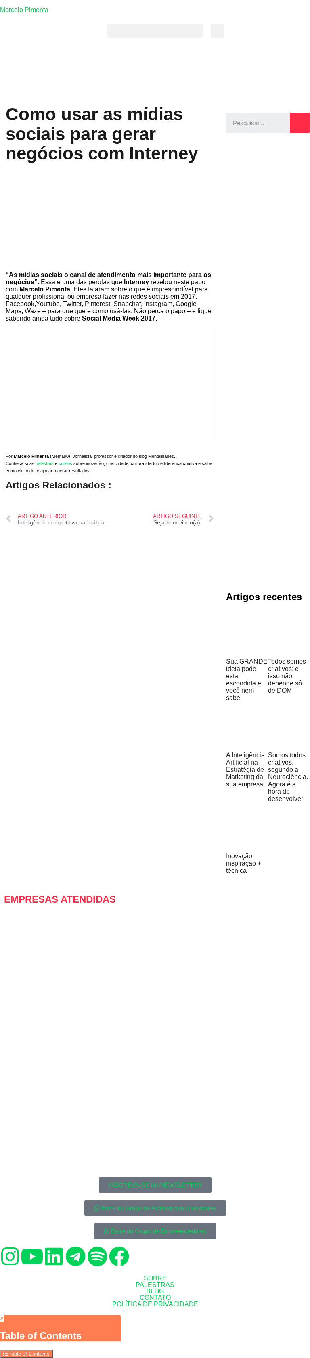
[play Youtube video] (110, 387)
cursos (65, 463)
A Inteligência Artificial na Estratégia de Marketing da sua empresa (245, 770)
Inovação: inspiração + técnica (243, 863)
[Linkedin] (54, 1256)
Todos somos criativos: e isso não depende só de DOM (287, 676)
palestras (45, 463)
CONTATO (155, 1298)
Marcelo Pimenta (24, 9)
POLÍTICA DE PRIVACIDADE (155, 1304)
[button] (155, 31)
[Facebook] (119, 1256)
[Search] (300, 123)
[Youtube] (32, 1256)
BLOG (155, 1291)
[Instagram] (10, 1256)
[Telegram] (75, 1256)
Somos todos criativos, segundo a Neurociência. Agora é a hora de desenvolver (288, 777)
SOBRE (155, 1278)
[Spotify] (97, 1256)
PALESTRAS (155, 1285)
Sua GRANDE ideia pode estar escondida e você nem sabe (247, 679)
